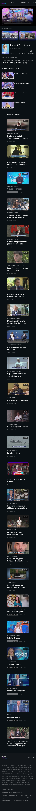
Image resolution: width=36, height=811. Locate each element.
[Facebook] (24, 757)
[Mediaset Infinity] (4, 2)
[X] (33, 757)
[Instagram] (29, 757)
